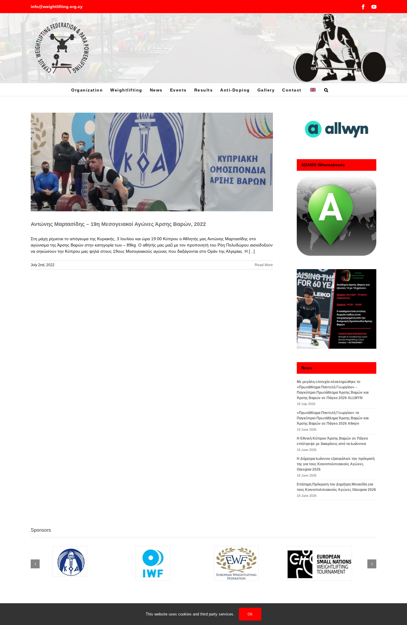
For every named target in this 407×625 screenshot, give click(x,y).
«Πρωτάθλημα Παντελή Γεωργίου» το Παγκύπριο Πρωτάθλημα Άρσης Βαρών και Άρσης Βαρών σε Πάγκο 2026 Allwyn (333, 418)
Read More (264, 265)
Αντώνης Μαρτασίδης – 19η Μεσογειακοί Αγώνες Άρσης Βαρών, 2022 (118, 224)
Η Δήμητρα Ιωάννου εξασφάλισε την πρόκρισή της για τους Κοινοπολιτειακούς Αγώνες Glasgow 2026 (336, 464)
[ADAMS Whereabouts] (336, 216)
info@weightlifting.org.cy (57, 6)
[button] (326, 89)
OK (250, 614)
